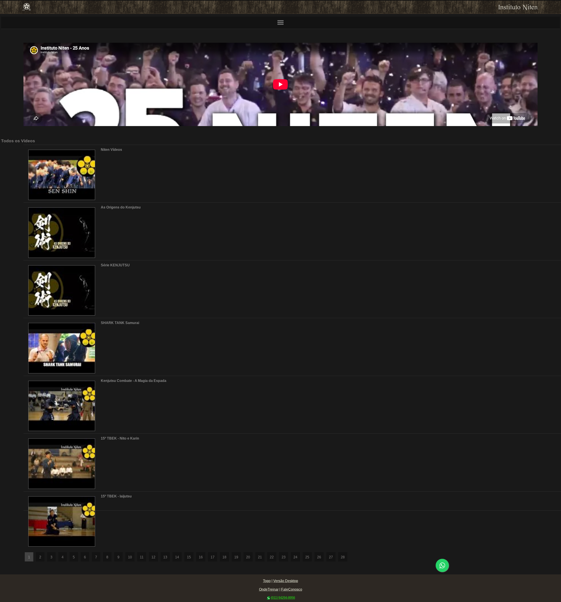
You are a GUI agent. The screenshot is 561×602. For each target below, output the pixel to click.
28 (343, 557)
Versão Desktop (285, 581)
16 (201, 557)
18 (224, 557)
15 (189, 557)
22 (272, 557)
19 (236, 557)
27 (331, 557)
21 (260, 557)
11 (142, 557)
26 (319, 557)
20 (248, 557)
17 (213, 557)
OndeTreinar (269, 589)
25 (307, 557)
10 (130, 557)
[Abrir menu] (280, 23)
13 (165, 557)
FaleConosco (291, 589)
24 (295, 557)
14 (177, 557)
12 (153, 557)
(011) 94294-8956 (283, 598)
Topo (267, 581)
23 (284, 557)
